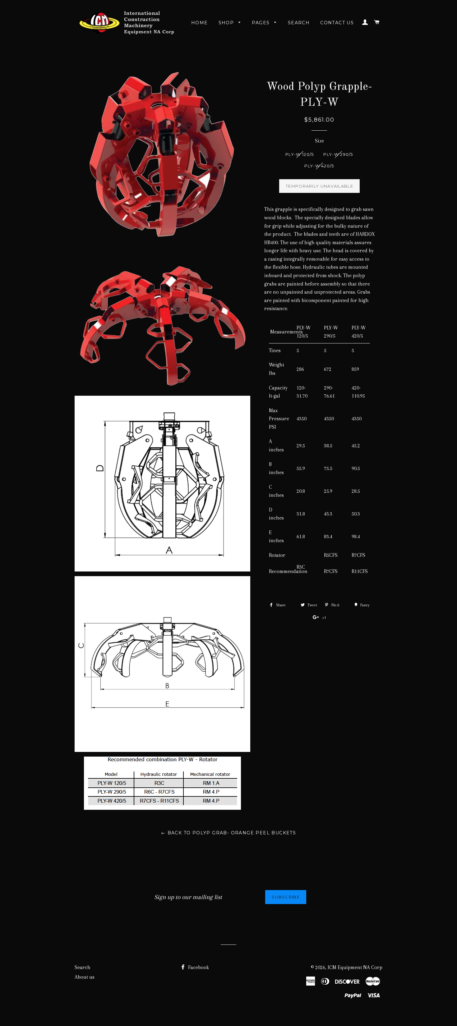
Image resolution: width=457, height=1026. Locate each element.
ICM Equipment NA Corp (355, 967)
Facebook (198, 967)
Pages (261, 23)
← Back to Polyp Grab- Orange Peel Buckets (228, 833)
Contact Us (337, 23)
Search (299, 23)
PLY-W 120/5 (299, 154)
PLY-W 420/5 (319, 165)
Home (199, 23)
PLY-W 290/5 (338, 154)
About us (85, 977)
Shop (227, 23)
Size (319, 141)
